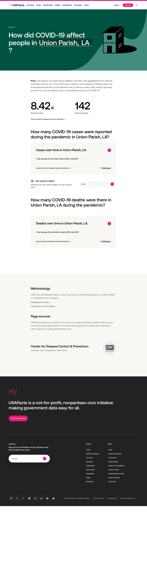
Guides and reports (114, 454)
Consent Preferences (127, 498)
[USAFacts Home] (16, 5)
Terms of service (98, 498)
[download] (109, 150)
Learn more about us (18, 418)
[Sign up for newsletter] (112, 184)
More (87, 5)
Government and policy (116, 474)
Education (78, 5)
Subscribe (128, 5)
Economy (30, 5)
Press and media (114, 478)
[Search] (136, 5)
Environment (90, 466)
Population (89, 481)
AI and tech (112, 481)
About (116, 5)
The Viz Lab (112, 458)
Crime (38, 5)
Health (57, 5)
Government (48, 5)
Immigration (67, 5)
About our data (113, 470)
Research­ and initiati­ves (116, 466)
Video (110, 450)
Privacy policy (112, 498)
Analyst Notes (113, 462)
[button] (65, 43)
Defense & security (92, 454)
